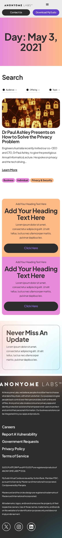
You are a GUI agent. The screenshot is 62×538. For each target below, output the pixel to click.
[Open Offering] (39, 90)
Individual (22, 180)
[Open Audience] (16, 90)
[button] (16, 12)
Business (8, 180)
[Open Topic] (59, 90)
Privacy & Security (42, 180)
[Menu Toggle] (47, 4)
